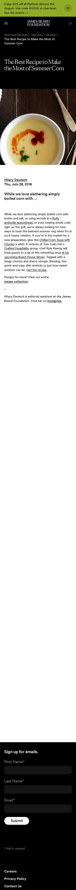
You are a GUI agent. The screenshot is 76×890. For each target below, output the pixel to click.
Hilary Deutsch (15, 180)
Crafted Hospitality (16, 248)
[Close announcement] (68, 8)
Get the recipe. (37, 270)
